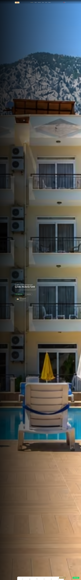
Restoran (39, 2)
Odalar (36, 2)
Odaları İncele (19, 294)
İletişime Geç (29, 294)
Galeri (46, 2)
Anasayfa (31, 2)
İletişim (49, 2)
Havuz (43, 2)
